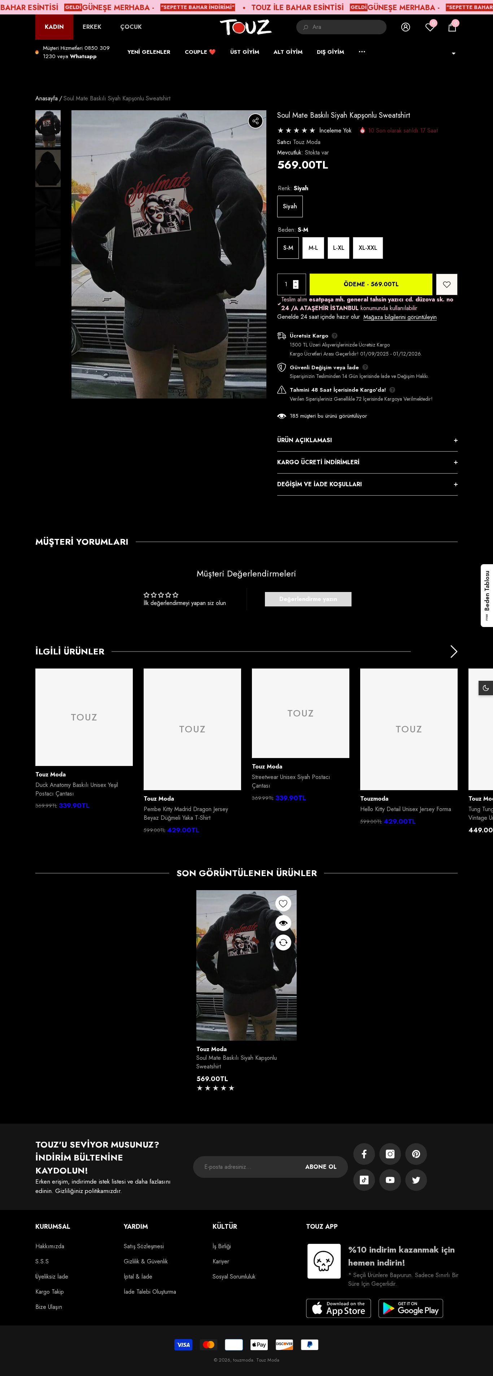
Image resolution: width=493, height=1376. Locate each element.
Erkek (92, 27)
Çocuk (131, 27)
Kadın (54, 27)
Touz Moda (306, 142)
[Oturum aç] (405, 27)
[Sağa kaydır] (454, 651)
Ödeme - (371, 284)
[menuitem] (54, 27)
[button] (452, 27)
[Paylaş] (255, 121)
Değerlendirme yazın (308, 599)
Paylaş (255, 121)
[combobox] (350, 27)
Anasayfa (46, 98)
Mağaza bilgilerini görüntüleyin (400, 317)
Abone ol (321, 1167)
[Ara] (341, 27)
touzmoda (374, 798)
